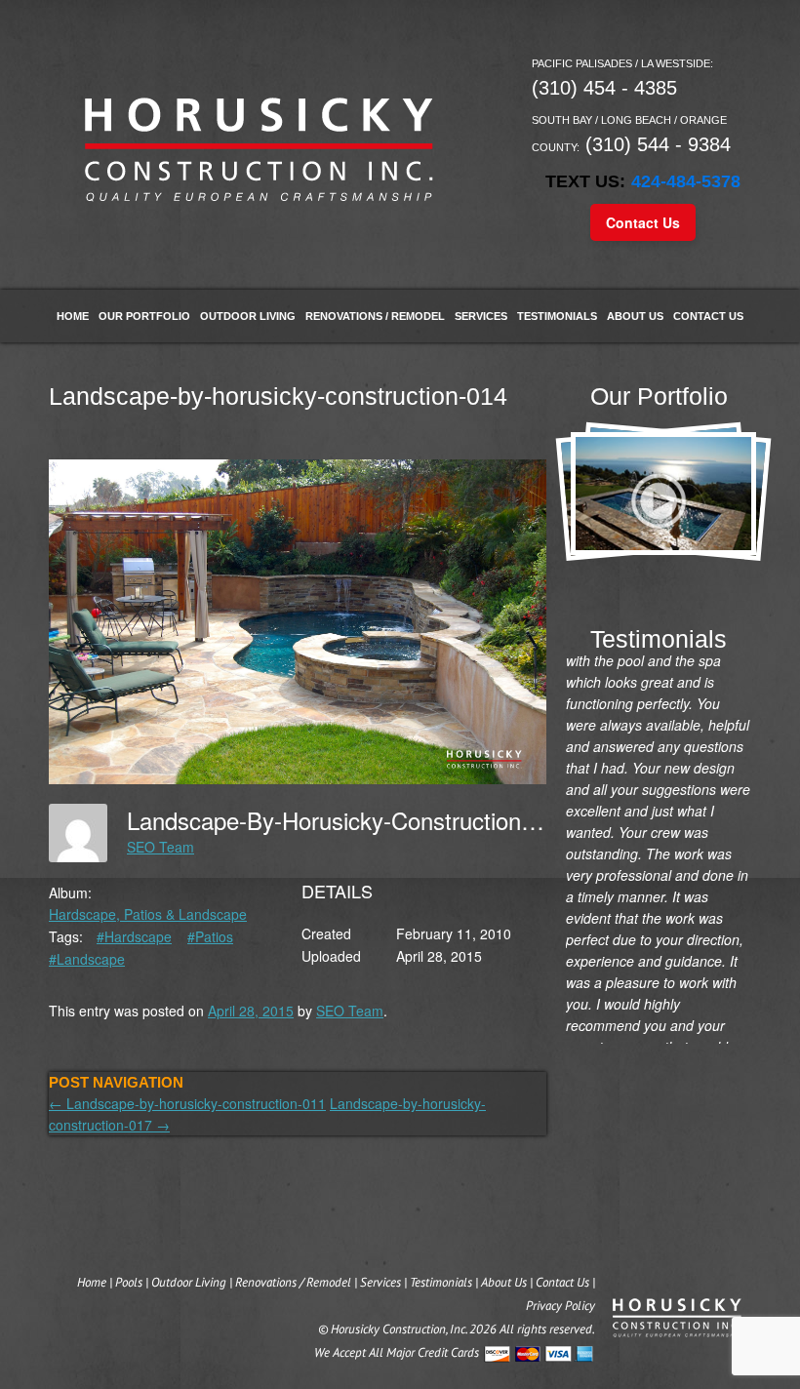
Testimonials (557, 316)
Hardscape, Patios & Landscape (148, 914)
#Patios (210, 936)
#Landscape (87, 959)
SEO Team (160, 846)
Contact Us (643, 222)
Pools (128, 1282)
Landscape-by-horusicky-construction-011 (187, 1103)
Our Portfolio (144, 316)
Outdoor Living (248, 316)
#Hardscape (134, 936)
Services (481, 316)
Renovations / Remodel (375, 316)
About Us (635, 316)
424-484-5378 (685, 181)
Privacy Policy (560, 1305)
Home (73, 316)
